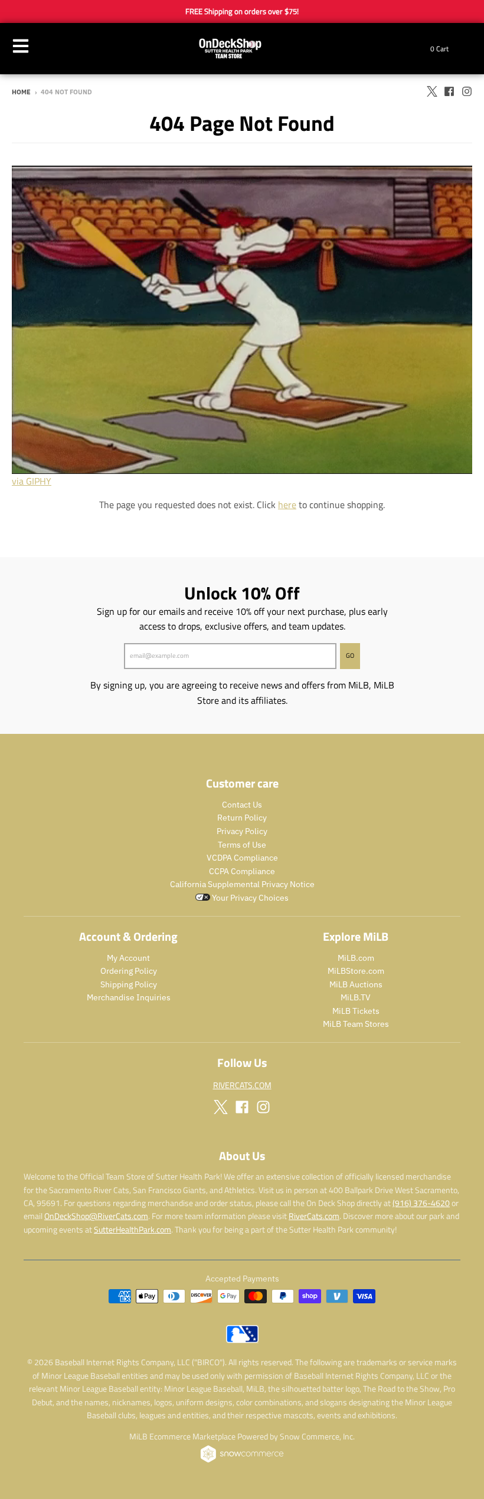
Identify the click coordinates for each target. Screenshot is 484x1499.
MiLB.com (356, 958)
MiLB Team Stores (356, 1024)
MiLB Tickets (356, 1011)
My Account (128, 958)
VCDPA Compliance (242, 857)
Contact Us (242, 804)
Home (21, 92)
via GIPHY (31, 481)
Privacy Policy (242, 831)
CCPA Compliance (242, 871)
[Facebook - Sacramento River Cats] (449, 91)
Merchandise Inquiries (129, 997)
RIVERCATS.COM (242, 1085)
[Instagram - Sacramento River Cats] (467, 91)
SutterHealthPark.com (132, 1229)
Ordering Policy (128, 971)
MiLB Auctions (355, 984)
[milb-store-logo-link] (242, 1340)
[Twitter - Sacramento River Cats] (431, 91)
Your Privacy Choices (249, 897)
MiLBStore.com (356, 971)
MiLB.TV (356, 997)
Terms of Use (242, 844)
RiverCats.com (314, 1216)
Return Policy (242, 817)
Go (350, 655)
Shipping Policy (128, 984)
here (287, 505)
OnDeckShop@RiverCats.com (96, 1216)
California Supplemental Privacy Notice (242, 884)
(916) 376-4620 (421, 1203)
